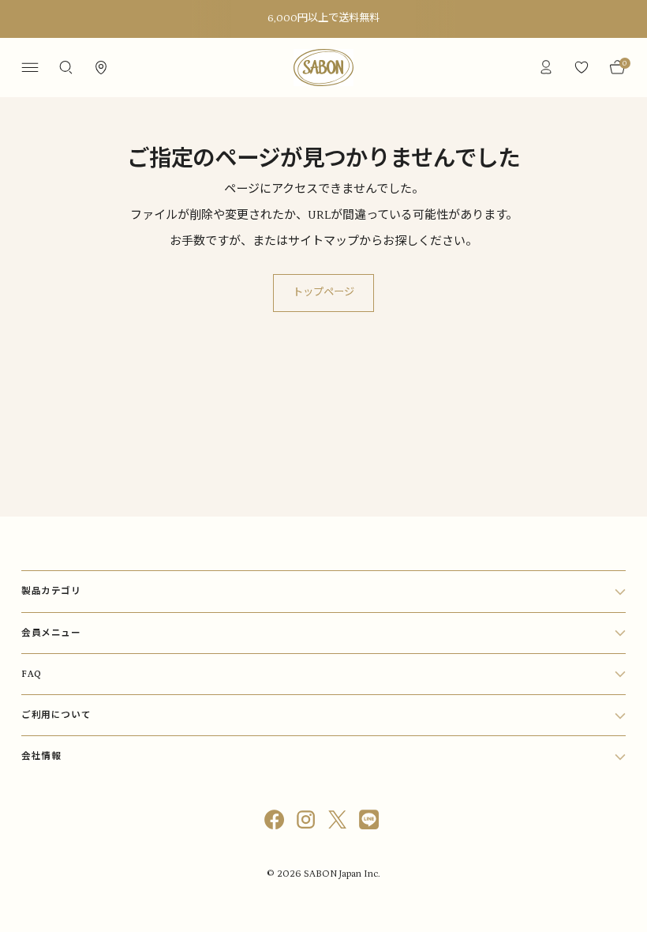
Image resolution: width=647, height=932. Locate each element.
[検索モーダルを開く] (65, 67)
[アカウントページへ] (546, 67)
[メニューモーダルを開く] (29, 67)
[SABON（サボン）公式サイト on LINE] (370, 823)
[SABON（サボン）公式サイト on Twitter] (339, 823)
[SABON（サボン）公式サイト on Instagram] (307, 823)
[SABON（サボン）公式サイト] (323, 67)
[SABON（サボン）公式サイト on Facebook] (276, 823)
